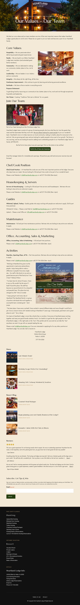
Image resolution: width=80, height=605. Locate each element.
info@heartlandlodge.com (22, 326)
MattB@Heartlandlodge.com (41, 209)
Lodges (8, 552)
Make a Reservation (12, 560)
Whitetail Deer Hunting (12, 521)
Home (25, 16)
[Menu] (7, 5)
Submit (10, 496)
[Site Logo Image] (40, 4)
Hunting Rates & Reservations (14, 531)
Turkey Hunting (10, 525)
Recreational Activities (16, 556)
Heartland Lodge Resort (35, 16)
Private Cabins (10, 550)
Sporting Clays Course (12, 529)
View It (68, 458)
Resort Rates (10, 558)
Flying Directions (11, 578)
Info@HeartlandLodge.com (29, 175)
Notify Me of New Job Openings (40, 149)
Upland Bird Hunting (12, 519)
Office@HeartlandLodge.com (35, 212)
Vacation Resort (10, 547)
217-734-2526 (13, 533)
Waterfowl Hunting (11, 523)
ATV (7, 556)
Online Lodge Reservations (14, 580)
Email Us (8, 582)
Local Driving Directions (13, 576)
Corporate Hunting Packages (14, 527)
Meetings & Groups (11, 554)
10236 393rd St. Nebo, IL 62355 (15, 574)
